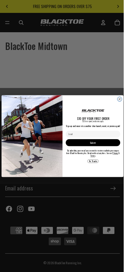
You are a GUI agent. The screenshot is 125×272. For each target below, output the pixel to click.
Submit (91, 142)
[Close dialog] (118, 99)
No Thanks (92, 161)
